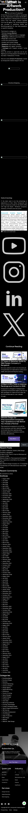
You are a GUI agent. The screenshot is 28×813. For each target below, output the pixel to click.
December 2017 (6, 591)
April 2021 (5, 540)
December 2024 (6, 516)
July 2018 (5, 578)
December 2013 (6, 655)
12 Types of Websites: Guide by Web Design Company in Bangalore (13, 363)
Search (2, 442)
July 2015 (5, 627)
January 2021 (6, 546)
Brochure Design (7, 680)
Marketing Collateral (8, 702)
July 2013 (5, 659)
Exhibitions (5, 691)
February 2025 (6, 512)
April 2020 (5, 555)
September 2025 (7, 499)
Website (4, 719)
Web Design (5, 717)
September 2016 (7, 612)
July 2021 (5, 539)
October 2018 (6, 572)
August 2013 (5, 657)
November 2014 (7, 640)
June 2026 (5, 482)
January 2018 (6, 589)
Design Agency (6, 687)
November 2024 (7, 518)
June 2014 (5, 648)
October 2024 (6, 520)
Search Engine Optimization (10, 708)
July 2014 (5, 646)
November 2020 (7, 550)
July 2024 (5, 525)
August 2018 (5, 576)
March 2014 (5, 651)
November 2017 (7, 593)
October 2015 (6, 621)
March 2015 (5, 634)
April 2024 (5, 531)
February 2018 (6, 587)
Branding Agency (7, 678)
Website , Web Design (8, 721)
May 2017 (5, 604)
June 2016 (5, 617)
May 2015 (5, 631)
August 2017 (5, 599)
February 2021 (6, 544)
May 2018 (5, 582)
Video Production (7, 716)
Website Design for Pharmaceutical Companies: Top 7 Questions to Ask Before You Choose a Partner (13, 420)
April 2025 (5, 509)
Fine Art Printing (7, 693)
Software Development (9, 712)
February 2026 (6, 490)
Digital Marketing (7, 689)
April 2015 (5, 632)
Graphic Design (6, 697)
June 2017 (5, 602)
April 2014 (5, 649)
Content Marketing (7, 684)
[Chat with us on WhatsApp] (24, 803)
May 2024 (5, 529)
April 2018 (5, 584)
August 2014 (5, 644)
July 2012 (5, 668)
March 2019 (5, 571)
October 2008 (6, 672)
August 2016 (5, 614)
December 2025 (6, 493)
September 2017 (7, 597)
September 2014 (7, 642)
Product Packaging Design (9, 706)
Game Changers (6, 695)
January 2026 (6, 492)
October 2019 (6, 565)
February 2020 (6, 559)
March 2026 (5, 488)
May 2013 (5, 663)
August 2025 (5, 501)
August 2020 (5, 554)
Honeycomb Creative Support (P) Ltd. (13, 60)
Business (4, 682)
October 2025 (6, 497)
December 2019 (6, 563)
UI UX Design (6, 714)
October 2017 (6, 595)
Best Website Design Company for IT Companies (13, 463)
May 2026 (5, 484)
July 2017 (5, 601)
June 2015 (5, 629)
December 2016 (6, 606)
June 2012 (5, 670)
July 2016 (5, 616)
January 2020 (6, 561)
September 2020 (7, 552)
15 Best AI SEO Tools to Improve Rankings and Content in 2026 (13, 385)
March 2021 (5, 542)
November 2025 (7, 495)
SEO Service (5, 710)
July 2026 (5, 480)
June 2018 (5, 580)
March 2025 (5, 510)
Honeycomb (5, 699)
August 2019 (5, 567)
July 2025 (5, 503)
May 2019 (5, 569)
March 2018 (5, 586)
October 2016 (6, 610)
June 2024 (5, 527)
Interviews (5, 700)
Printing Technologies (8, 704)
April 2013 (5, 664)
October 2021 (6, 537)
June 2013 (5, 661)
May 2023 (5, 533)
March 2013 (5, 666)
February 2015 (6, 636)
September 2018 (7, 574)
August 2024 (5, 524)
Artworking (19, 22)
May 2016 (5, 619)
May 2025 (5, 507)
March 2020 (5, 557)
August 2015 (5, 625)
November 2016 (7, 608)
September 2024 (7, 522)
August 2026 (5, 478)
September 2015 (7, 623)
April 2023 (5, 535)
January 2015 (6, 638)
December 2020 (6, 548)
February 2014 (6, 653)
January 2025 (6, 514)
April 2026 (5, 486)
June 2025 (5, 505)
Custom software (7, 685)
